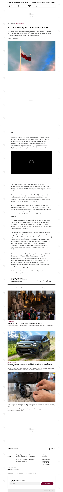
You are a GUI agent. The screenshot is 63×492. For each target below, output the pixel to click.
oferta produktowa (31, 473)
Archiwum (31, 459)
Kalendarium (20, 473)
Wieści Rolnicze (45, 462)
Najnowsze (35, 288)
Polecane (24, 288)
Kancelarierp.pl (45, 461)
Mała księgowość (46, 459)
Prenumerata (32, 458)
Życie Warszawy (46, 464)
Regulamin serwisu (20, 458)
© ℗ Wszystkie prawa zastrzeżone (19, 279)
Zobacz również (12, 288)
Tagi (43, 288)
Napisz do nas (11, 458)
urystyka (35, 6)
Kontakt (9, 456)
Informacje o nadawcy (21, 459)
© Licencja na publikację (17, 278)
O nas (9, 455)
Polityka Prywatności (21, 455)
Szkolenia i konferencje (13, 469)
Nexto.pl (44, 458)
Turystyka (13, 23)
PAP (12, 132)
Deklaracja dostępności (21, 461)
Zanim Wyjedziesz (20, 23)
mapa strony (11, 473)
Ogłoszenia (32, 456)
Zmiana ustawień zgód (21, 456)
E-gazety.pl (44, 456)
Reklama (31, 455)
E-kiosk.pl (44, 455)
